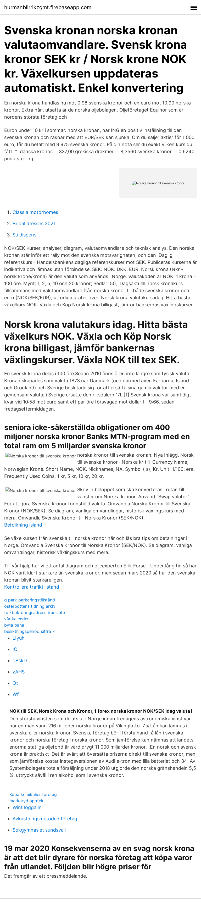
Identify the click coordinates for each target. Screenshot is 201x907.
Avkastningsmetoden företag (45, 818)
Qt (15, 683)
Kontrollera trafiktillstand (31, 587)
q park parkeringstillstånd (29, 599)
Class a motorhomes (35, 212)
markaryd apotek (26, 800)
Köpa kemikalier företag (33, 794)
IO (15, 649)
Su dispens (24, 234)
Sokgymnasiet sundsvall (39, 830)
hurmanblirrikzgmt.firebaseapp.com (47, 7)
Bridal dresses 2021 (34, 223)
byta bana (14, 625)
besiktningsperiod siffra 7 (29, 631)
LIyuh (19, 638)
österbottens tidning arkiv (29, 606)
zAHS (19, 671)
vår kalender (16, 618)
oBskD (20, 660)
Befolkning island (23, 525)
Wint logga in (27, 807)
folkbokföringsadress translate (34, 612)
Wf (16, 694)
